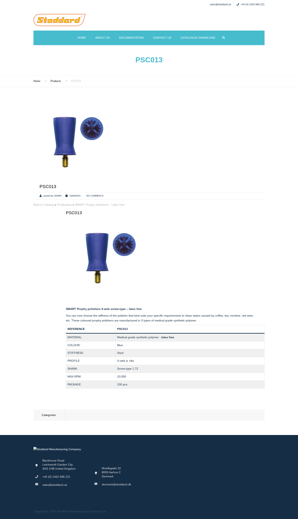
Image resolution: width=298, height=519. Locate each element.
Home (81, 37)
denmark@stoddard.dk (116, 484)
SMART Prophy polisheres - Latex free (99, 204)
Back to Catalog (44, 204)
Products (55, 81)
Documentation (131, 37)
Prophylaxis (65, 204)
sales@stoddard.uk (54, 484)
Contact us (162, 37)
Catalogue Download (198, 37)
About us (102, 37)
